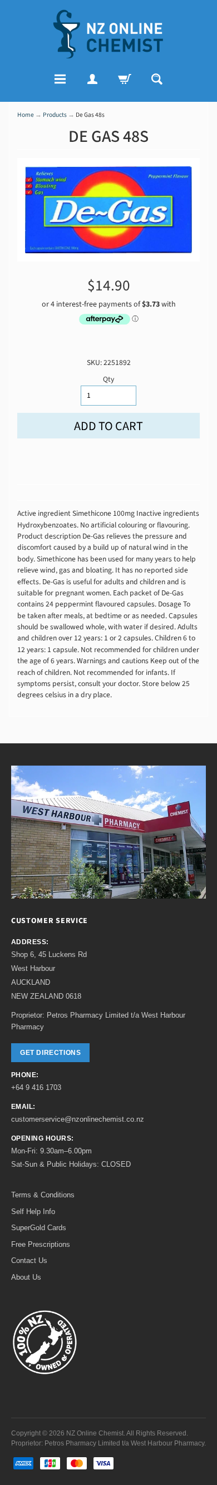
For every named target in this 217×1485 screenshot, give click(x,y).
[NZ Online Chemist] (108, 34)
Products (55, 115)
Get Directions (50, 1053)
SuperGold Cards (38, 1227)
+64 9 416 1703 (36, 1087)
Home (25, 115)
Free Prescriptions (40, 1244)
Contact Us (29, 1260)
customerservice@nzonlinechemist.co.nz (77, 1119)
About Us (26, 1277)
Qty (108, 379)
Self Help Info (33, 1211)
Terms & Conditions (43, 1195)
